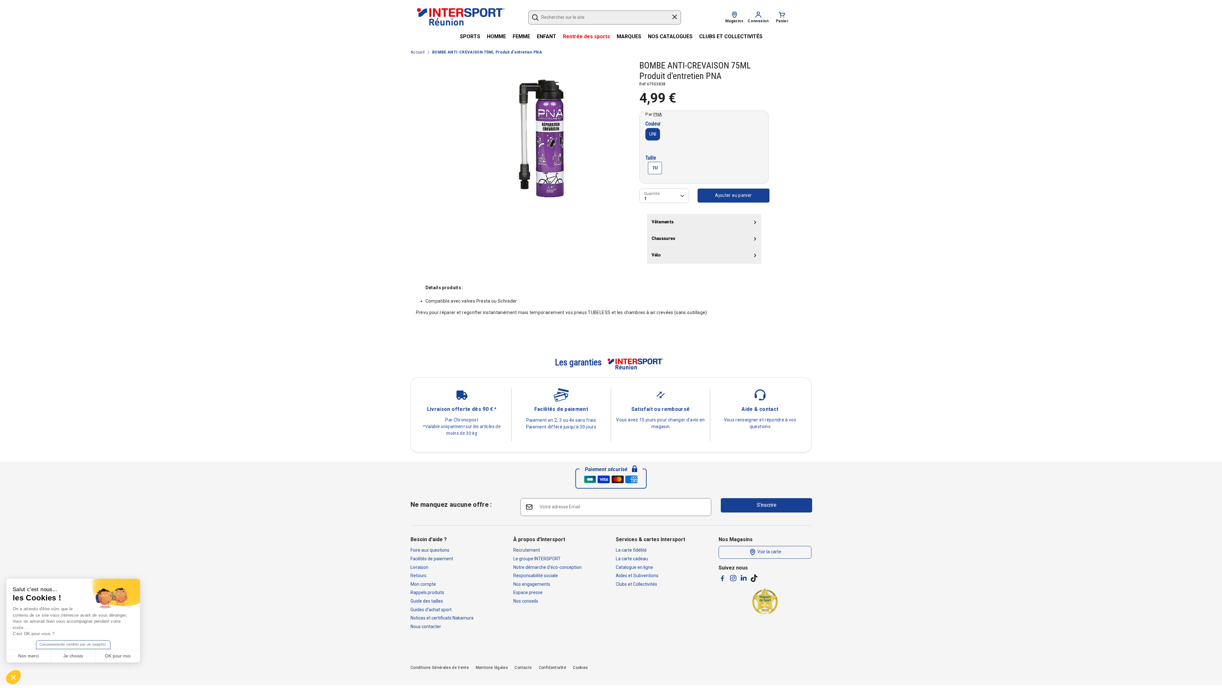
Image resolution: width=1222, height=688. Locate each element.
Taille (650, 158)
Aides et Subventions (637, 575)
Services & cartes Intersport (650, 539)
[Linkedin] (743, 577)
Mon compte (423, 584)
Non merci (28, 655)
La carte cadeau (632, 558)
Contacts (523, 667)
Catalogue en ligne (634, 567)
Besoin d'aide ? (429, 539)
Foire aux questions (430, 550)
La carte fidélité (631, 550)
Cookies (580, 667)
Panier (782, 21)
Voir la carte (768, 552)
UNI (652, 134)
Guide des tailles (427, 601)
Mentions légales (492, 667)
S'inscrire (766, 505)
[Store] (734, 14)
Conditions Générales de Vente (440, 667)
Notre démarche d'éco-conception (547, 567)
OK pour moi (117, 655)
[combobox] (601, 17)
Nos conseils (525, 601)
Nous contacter (426, 626)
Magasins (734, 21)
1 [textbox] (645, 198)
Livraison (419, 567)
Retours (418, 575)
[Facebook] (722, 578)
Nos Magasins (736, 539)
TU (655, 167)
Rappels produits (427, 592)
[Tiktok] (754, 578)
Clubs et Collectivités (636, 584)
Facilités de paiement (432, 558)
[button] (13, 677)
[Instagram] (733, 578)
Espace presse (528, 592)
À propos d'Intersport (539, 539)
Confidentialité (552, 667)
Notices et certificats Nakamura (442, 617)
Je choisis (73, 655)
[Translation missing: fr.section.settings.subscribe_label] (529, 507)
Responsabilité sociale (535, 575)
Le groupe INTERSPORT (537, 558)
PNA (657, 114)
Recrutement (526, 550)
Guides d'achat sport (431, 609)
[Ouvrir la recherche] (535, 17)
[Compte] (758, 14)
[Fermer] (675, 18)
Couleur (653, 124)
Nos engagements (531, 584)
